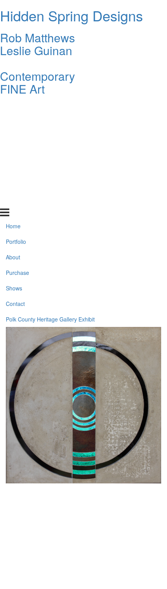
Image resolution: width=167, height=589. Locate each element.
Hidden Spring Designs (71, 15)
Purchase (17, 153)
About (13, 138)
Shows (14, 169)
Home (13, 107)
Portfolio (16, 122)
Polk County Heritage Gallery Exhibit (50, 200)
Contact (15, 184)
